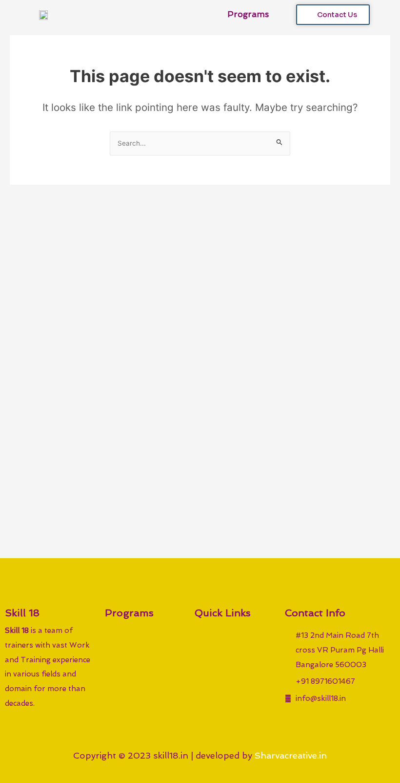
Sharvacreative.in (291, 755)
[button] (277, 15)
